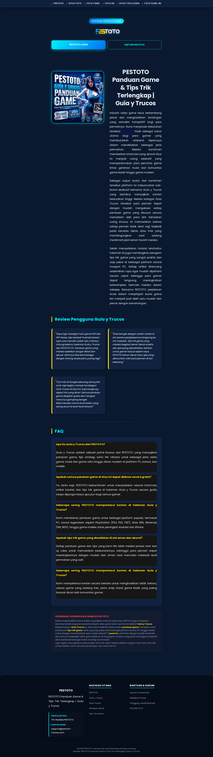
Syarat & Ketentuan (139, 692)
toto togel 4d (152, 3)
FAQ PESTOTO (136, 708)
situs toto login (129, 3)
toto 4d (109, 3)
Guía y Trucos (96, 698)
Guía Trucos (95, 703)
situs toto (75, 3)
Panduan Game (96, 708)
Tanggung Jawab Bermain (142, 703)
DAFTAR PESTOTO (134, 44)
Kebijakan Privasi (138, 698)
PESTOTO (127, 131)
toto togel (93, 3)
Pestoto (59, 3)
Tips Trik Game (96, 713)
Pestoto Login (78, 44)
